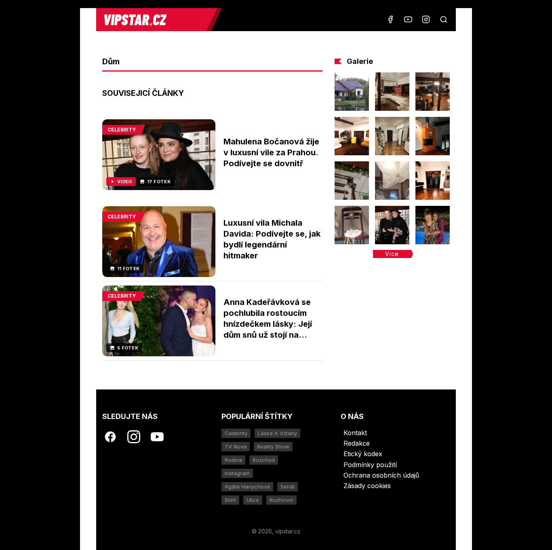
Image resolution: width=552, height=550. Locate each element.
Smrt (230, 500)
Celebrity (236, 433)
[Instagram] (426, 19)
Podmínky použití (370, 465)
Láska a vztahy (277, 433)
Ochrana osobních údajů (381, 475)
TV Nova (236, 446)
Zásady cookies (367, 486)
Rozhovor (281, 500)
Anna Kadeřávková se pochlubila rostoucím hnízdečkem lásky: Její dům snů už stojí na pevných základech (267, 324)
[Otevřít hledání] (444, 19)
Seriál (287, 486)
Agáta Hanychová (247, 486)
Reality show (273, 446)
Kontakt (355, 433)
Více (392, 253)
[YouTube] (408, 19)
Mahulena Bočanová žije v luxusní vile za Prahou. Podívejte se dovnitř (271, 152)
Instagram (237, 473)
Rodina (233, 460)
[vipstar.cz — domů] (154, 19)
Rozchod (264, 460)
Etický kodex (362, 454)
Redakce (356, 443)
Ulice (253, 500)
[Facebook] (390, 19)
